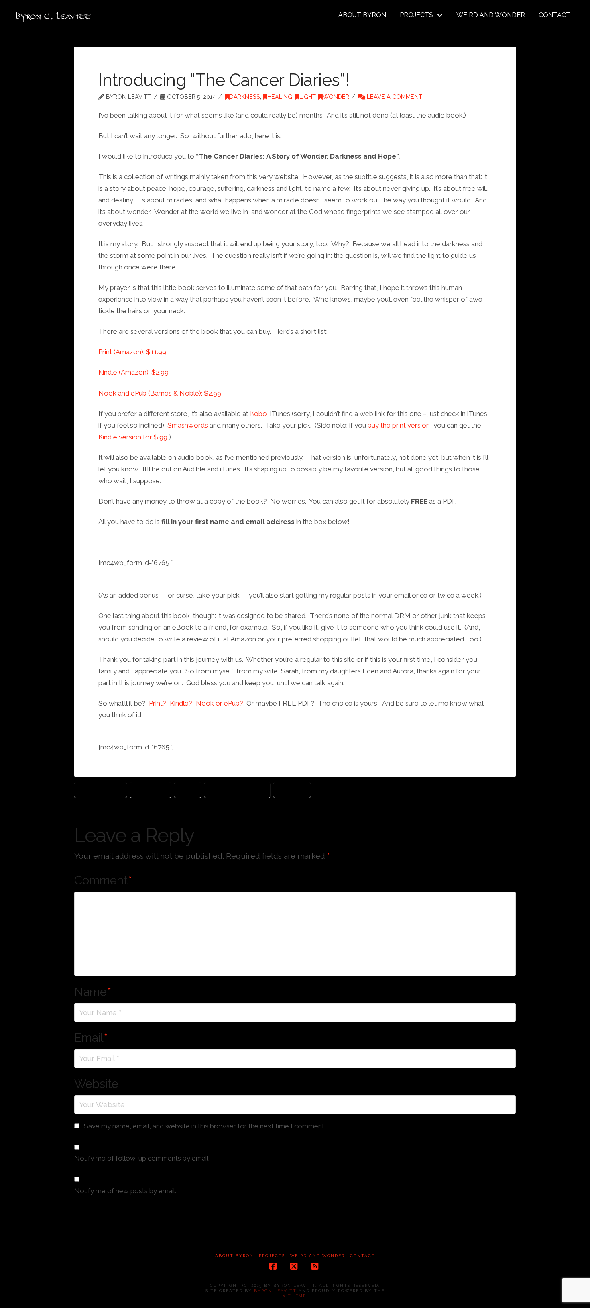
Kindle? (181, 703)
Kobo (258, 414)
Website (96, 1084)
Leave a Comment (393, 96)
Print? (157, 703)
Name (92, 992)
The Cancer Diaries (237, 789)
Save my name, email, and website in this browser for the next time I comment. (205, 1126)
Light (307, 96)
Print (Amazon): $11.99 (132, 352)
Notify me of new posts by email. (125, 1191)
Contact (362, 1255)
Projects (272, 1255)
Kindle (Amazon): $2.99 (133, 372)
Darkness (245, 96)
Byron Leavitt (100, 789)
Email (91, 1038)
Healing (279, 96)
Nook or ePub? (219, 703)
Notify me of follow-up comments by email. (142, 1158)
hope (188, 789)
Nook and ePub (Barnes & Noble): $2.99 (159, 393)
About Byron (234, 1255)
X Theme (294, 1296)
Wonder (336, 96)
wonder (292, 789)
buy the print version (399, 425)
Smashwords (187, 425)
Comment (103, 880)
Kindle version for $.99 (132, 437)
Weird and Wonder (317, 1255)
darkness (150, 789)
